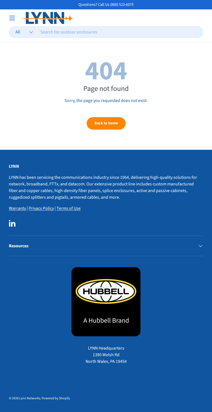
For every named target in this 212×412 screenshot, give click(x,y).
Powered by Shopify (56, 398)
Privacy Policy (41, 208)
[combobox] (106, 32)
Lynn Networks (29, 398)
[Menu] (12, 18)
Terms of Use (69, 208)
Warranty (17, 208)
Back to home (106, 123)
